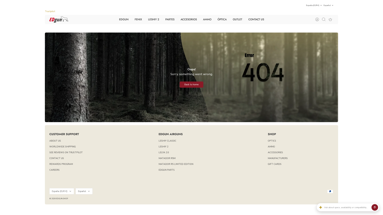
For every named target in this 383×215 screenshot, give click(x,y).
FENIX (138, 19)
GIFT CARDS (274, 164)
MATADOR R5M (167, 158)
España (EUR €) (312, 5)
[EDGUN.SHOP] (58, 19)
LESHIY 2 (153, 19)
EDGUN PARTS (167, 169)
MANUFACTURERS (278, 158)
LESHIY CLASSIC (167, 140)
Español (327, 5)
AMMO (207, 19)
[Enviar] (374, 207)
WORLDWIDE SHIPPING (62, 146)
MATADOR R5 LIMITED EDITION (176, 164)
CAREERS (54, 169)
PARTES (169, 19)
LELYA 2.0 (164, 152)
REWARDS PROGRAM (61, 164)
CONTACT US (256, 19)
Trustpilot (50, 11)
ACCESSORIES (275, 152)
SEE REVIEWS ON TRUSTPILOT (66, 152)
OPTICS (272, 140)
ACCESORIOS (189, 19)
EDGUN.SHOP (62, 198)
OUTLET (237, 19)
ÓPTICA (222, 19)
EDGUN (124, 19)
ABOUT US (55, 140)
